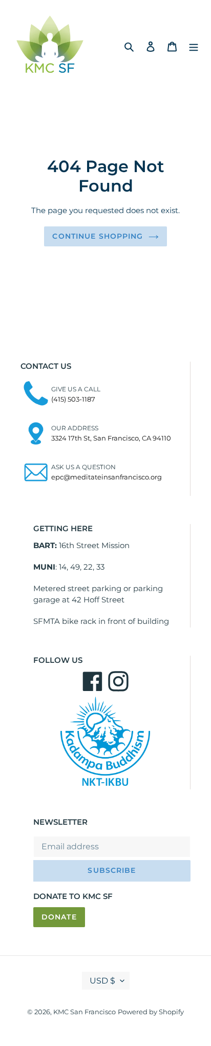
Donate (59, 917)
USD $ (102, 981)
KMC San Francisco (84, 1012)
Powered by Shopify (151, 1012)
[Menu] (193, 46)
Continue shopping (97, 236)
